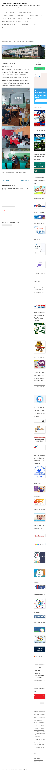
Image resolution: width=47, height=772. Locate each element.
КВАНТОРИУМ (34, 24)
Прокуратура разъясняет (7, 38)
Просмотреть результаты (39, 680)
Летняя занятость (6, 32)
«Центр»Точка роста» (6, 27)
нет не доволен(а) (40, 675)
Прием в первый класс (21, 15)
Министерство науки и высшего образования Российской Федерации (39, 273)
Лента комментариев (38, 760)
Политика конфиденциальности (8, 769)
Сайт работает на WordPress (21, 769)
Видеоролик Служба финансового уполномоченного (39, 744)
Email (3, 210)
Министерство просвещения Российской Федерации (39, 281)
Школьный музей (30, 30)
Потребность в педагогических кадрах (25, 35)
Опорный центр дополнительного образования (24, 27)
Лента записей (37, 758)
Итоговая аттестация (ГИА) (7, 15)
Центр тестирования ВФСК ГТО (8, 24)
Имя (3, 205)
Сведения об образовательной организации (12, 21)
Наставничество (30, 38)
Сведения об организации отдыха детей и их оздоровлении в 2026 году (18, 41)
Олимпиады (20, 30)
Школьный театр (27, 32)
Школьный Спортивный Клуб (8, 30)
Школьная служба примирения (25, 12)
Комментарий (5, 191)
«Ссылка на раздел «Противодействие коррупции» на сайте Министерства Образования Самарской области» (39, 291)
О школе (26, 21)
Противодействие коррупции (8, 18)
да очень (38, 670)
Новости (29, 18)
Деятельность (21, 18)
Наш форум (12, 12)
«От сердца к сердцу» (25, 180)
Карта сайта (4, 12)
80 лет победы (39, 35)
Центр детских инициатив (7, 35)
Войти (35, 756)
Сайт (3, 215)
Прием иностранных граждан (35, 15)
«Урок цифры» (5, 180)
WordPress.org (37, 761)
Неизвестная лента (39, 656)
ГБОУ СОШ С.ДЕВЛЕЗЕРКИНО (14, 3)
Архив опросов (37, 683)
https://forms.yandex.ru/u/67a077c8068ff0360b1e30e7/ (39, 386)
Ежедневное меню (16, 32)
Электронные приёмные (23, 24)
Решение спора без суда (39, 747)
